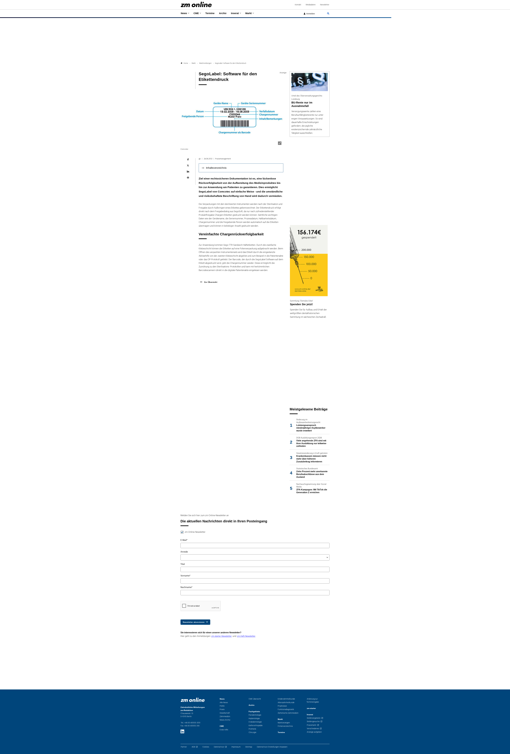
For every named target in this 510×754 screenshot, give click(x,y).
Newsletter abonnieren (194, 622)
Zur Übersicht (210, 282)
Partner (184, 747)
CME (196, 13)
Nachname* (186, 587)
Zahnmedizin (225, 716)
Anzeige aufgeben (314, 732)
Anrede (184, 552)
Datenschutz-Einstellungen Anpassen (272, 747)
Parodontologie (255, 715)
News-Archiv (225, 720)
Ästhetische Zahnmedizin (288, 713)
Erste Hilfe (224, 730)
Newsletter (324, 5)
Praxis (222, 709)
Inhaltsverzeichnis (216, 167)
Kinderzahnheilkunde (286, 699)
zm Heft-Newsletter (246, 636)
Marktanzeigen (284, 723)
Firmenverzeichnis (285, 726)
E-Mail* (184, 540)
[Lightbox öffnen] (279, 143)
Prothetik (252, 729)
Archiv (222, 13)
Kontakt (298, 5)
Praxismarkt (311, 725)
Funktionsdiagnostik (286, 709)
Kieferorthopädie (256, 725)
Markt (248, 13)
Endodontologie (255, 722)
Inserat (235, 13)
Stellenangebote (313, 718)
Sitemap (248, 747)
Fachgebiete (254, 712)
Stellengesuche (313, 721)
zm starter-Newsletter (221, 636)
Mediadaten (311, 5)
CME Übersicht (255, 699)
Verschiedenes (313, 728)
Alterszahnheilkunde (286, 702)
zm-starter (311, 708)
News (184, 13)
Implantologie (254, 718)
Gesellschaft (225, 713)
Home (186, 63)
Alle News (224, 702)
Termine (209, 13)
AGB (193, 747)
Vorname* (185, 576)
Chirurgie (252, 732)
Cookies (205, 747)
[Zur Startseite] (196, 4)
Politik (222, 706)
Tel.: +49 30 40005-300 (190, 723)
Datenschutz (219, 747)
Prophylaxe (282, 706)
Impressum (236, 747)
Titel (182, 564)
